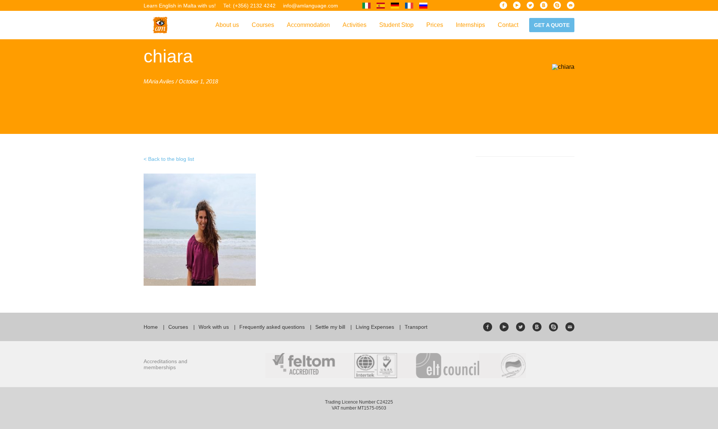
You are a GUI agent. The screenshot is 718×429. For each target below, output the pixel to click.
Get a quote (552, 25)
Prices (434, 25)
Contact (508, 25)
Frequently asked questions (272, 327)
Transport (416, 327)
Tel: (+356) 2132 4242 (249, 6)
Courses (263, 25)
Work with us (214, 327)
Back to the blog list (171, 159)
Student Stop (396, 25)
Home (151, 327)
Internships (470, 25)
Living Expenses (375, 327)
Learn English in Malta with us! (180, 6)
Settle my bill (330, 327)
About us (227, 25)
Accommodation (308, 25)
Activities (354, 25)
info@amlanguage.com (310, 6)
